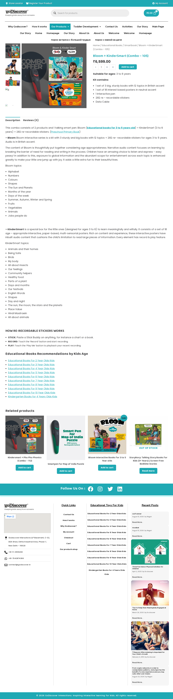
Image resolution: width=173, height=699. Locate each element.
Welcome (114, 33)
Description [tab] (12, 120)
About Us (84, 33)
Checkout (68, 537)
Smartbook (130, 45)
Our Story (142, 26)
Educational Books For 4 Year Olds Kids (31, 368)
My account (68, 532)
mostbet (135, 528)
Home (38, 33)
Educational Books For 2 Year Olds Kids (31, 360)
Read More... (137, 522)
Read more (148, 471)
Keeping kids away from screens (20, 15)
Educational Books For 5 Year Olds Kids (31, 372)
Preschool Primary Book (65, 131)
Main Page (158, 26)
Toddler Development (85, 26)
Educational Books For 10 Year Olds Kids (31, 392)
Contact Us (111, 26)
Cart (68, 543)
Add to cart (128, 67)
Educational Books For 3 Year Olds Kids (31, 364)
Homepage (53, 33)
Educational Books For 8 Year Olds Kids (31, 384)
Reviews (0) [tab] (31, 120)
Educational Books (112, 45)
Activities (127, 26)
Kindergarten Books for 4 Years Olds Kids (32, 396)
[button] (60, 27)
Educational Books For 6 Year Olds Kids (31, 376)
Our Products (58, 26)
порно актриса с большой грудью (71, 40)
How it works (39, 26)
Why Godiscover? (18, 26)
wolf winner (137, 514)
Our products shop (68, 549)
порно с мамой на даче (108, 40)
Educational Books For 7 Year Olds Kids (31, 380)
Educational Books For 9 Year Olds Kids (31, 388)
